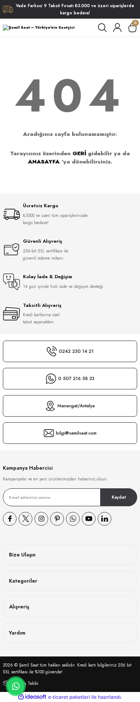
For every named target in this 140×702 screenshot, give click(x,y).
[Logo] (39, 27)
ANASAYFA (44, 162)
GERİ (79, 153)
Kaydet (119, 497)
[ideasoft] (32, 697)
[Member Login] (117, 27)
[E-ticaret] (69, 697)
